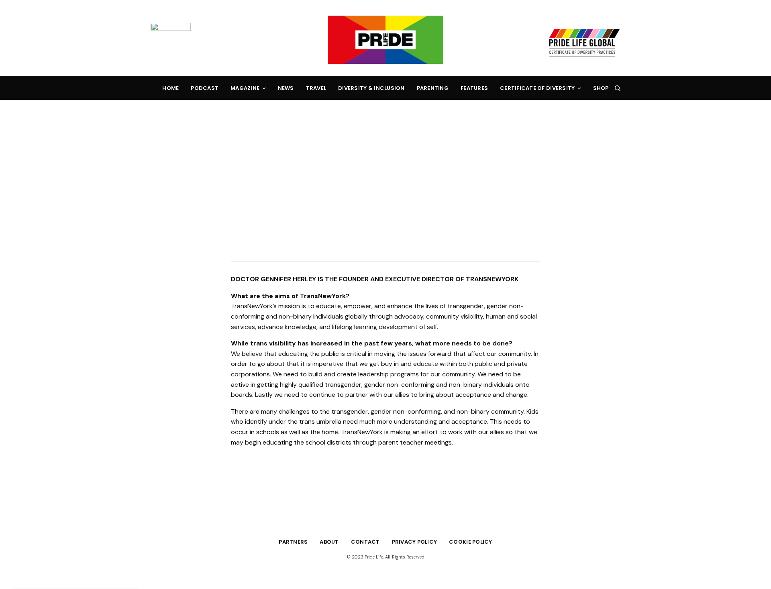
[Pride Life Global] (385, 40)
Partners (293, 542)
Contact (365, 542)
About (329, 542)
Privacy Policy (414, 542)
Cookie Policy (470, 542)
